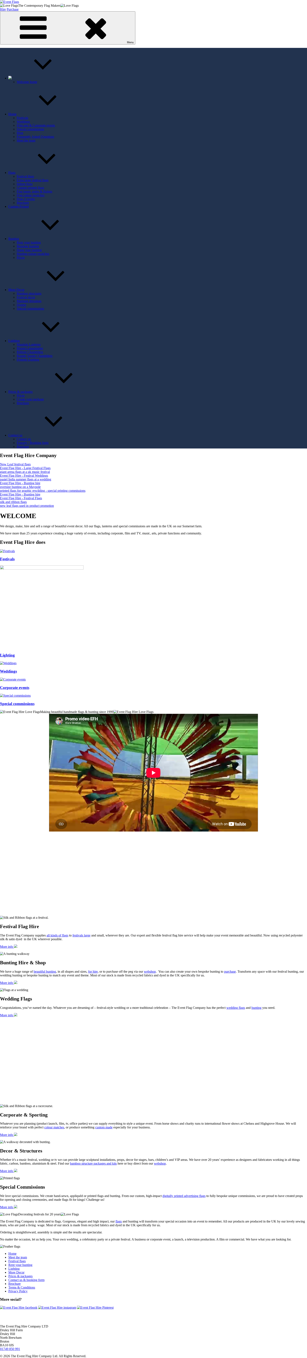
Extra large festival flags (32, 180)
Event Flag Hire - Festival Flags (21, 498)
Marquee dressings (29, 301)
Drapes (21, 305)
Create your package (30, 399)
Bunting (13, 238)
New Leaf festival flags (15, 464)
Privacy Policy (18, 1291)
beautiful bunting (45, 971)
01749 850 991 (10, 1349)
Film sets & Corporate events (36, 125)
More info (7, 946)
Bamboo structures (29, 293)
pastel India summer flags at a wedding (25, 479)
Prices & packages (20, 391)
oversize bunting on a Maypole (20, 487)
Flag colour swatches (30, 195)
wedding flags (235, 1007)
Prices (21, 257)
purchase (230, 971)
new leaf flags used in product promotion (27, 505)
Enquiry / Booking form (32, 443)
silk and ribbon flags (13, 502)
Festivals (22, 118)
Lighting (14, 340)
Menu (130, 42)
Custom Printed (18, 206)
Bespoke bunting (28, 246)
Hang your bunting (29, 250)
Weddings (23, 121)
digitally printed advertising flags (184, 1196)
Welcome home (27, 82)
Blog (20, 133)
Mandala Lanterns (29, 344)
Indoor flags (25, 184)
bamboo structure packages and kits (93, 1163)
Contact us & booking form (26, 1280)
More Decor (16, 289)
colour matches (54, 1127)
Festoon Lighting (28, 359)
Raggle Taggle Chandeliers (34, 356)
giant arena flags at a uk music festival (25, 472)
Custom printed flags (30, 187)
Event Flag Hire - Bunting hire (20, 483)
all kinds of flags (57, 935)
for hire (93, 971)
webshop (150, 971)
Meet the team (26, 140)
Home (12, 114)
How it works (26, 199)
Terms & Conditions (21, 1287)
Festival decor (26, 297)
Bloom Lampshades (30, 348)
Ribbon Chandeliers (30, 352)
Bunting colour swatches (33, 254)
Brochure (23, 202)
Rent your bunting (29, 242)
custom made (104, 1127)
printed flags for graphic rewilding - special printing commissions (42, 490)
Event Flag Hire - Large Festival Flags (25, 468)
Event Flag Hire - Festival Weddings (24, 475)
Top (297, 1348)
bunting (256, 1007)
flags (118, 1221)
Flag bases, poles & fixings (34, 191)
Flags (11, 172)
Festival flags (25, 176)
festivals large (81, 935)
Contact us (15, 435)
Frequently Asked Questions (35, 136)
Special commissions (30, 129)
